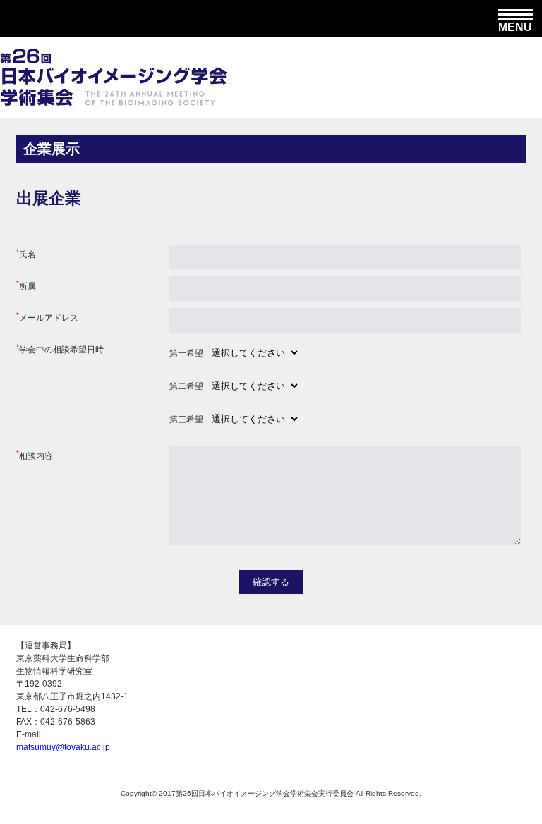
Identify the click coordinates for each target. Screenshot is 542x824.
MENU (515, 25)
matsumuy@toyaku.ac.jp (63, 747)
